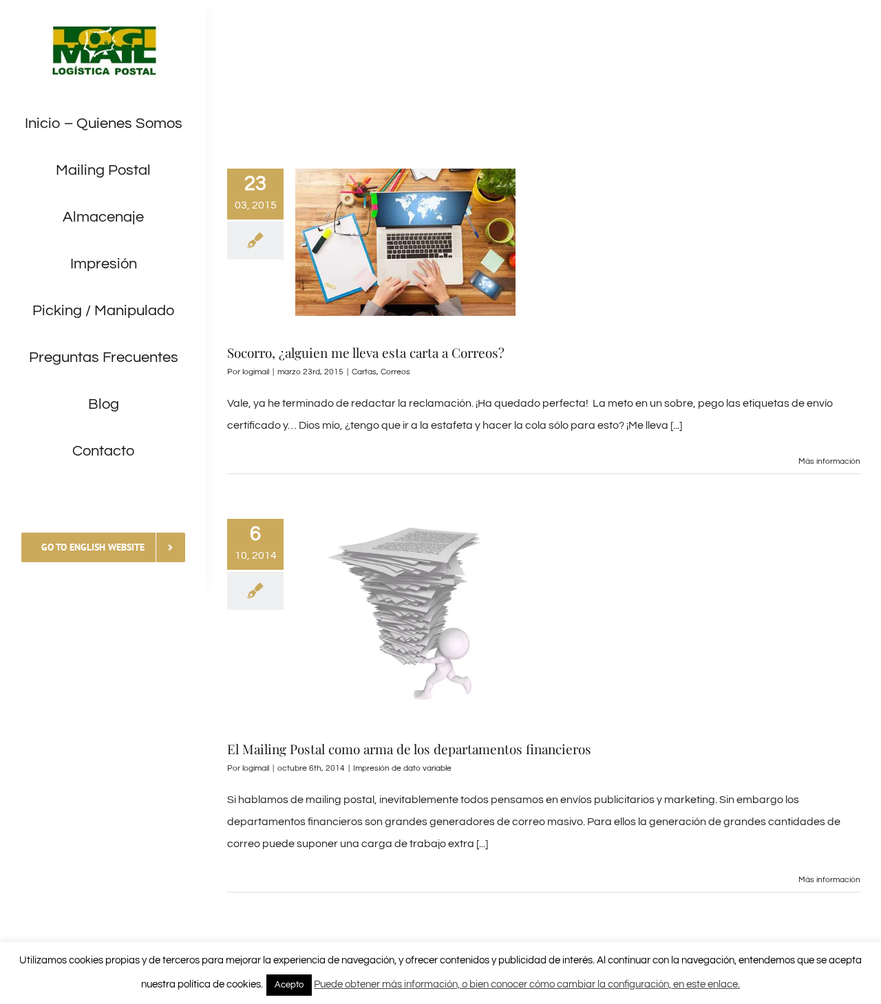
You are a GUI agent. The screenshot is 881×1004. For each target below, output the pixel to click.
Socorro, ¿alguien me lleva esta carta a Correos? (366, 352)
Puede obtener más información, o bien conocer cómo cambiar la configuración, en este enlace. (527, 984)
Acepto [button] (289, 985)
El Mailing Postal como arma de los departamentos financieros (409, 749)
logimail (255, 371)
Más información (829, 461)
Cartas (364, 371)
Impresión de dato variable (402, 768)
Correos (395, 371)
